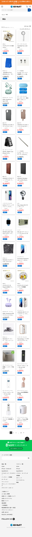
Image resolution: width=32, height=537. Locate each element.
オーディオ (4, 479)
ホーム (3, 14)
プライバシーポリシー (7, 510)
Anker (3, 466)
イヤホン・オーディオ (22, 473)
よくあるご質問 (6, 494)
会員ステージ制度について (9, 496)
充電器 (18, 475)
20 (21, 433)
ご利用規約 (4, 505)
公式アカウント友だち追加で (16, 445)
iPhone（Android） (7, 468)
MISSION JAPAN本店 (7, 514)
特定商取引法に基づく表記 (9, 507)
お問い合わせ (5, 512)
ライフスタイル (20, 480)
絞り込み (26, 26)
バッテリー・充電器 (7, 477)
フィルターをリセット (25, 29)
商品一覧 (4, 464)
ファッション (5, 481)
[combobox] (16, 10)
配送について (5, 500)
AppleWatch (5, 471)
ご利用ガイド (5, 491)
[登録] (28, 458)
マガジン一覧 (19, 464)
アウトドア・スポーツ (7, 488)
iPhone (18, 468)
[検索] (29, 10)
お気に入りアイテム (7, 498)
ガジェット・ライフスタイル (9, 484)
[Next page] (23, 432)
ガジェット (19, 478)
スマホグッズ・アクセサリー (9, 474)
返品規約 (4, 503)
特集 (17, 482)
